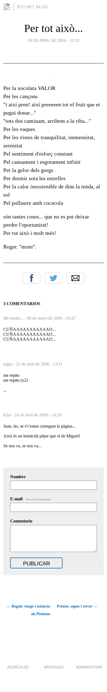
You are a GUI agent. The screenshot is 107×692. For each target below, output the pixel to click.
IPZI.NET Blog (32, 7)
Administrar (89, 667)
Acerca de (18, 667)
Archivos (53, 667)
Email (75, 278)
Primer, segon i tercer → (77, 606)
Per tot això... (53, 28)
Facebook (31, 278)
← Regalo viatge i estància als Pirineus (28, 610)
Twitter (53, 278)
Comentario (21, 521)
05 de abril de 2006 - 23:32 (54, 40)
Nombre (18, 476)
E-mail (30, 499)
